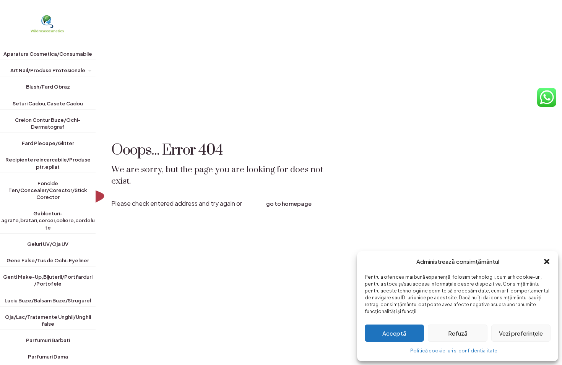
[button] (547, 261)
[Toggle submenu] (88, 71)
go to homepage (289, 203)
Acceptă (394, 333)
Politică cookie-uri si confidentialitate (453, 351)
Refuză (458, 333)
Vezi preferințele (521, 333)
